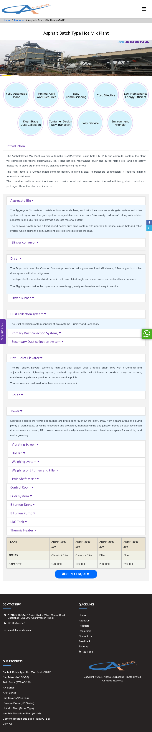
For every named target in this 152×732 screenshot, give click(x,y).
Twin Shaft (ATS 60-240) (17, 682)
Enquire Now (2, 331)
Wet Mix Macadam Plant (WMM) (22, 713)
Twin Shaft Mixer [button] (24, 479)
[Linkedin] (149, 228)
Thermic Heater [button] (22, 530)
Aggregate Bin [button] (21, 201)
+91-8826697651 (16, 623)
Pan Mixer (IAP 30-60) (16, 677)
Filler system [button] (20, 496)
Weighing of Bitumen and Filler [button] (34, 470)
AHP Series (9, 692)
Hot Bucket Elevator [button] (25, 358)
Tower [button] (15, 411)
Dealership (85, 630)
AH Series (8, 687)
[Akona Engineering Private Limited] (26, 9)
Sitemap (83, 646)
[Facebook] (149, 222)
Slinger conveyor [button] (24, 242)
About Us (84, 620)
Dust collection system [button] (27, 314)
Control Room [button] (20, 487)
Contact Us (85, 636)
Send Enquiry (77, 574)
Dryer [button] (14, 259)
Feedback (84, 641)
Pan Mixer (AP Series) (16, 697)
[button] (143, 9)
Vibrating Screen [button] (24, 444)
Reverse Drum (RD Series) (18, 703)
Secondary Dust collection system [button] (36, 342)
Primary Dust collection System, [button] (35, 333)
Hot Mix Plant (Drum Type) (18, 708)
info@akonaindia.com (19, 630)
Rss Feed (87, 651)
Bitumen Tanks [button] (21, 505)
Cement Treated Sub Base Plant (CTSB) (26, 718)
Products (19, 20)
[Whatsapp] (147, 334)
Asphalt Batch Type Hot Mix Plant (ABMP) (27, 672)
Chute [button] (16, 395)
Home (6, 20)
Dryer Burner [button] (22, 298)
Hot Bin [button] (17, 453)
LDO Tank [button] (17, 522)
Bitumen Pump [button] (21, 513)
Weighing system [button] (24, 462)
